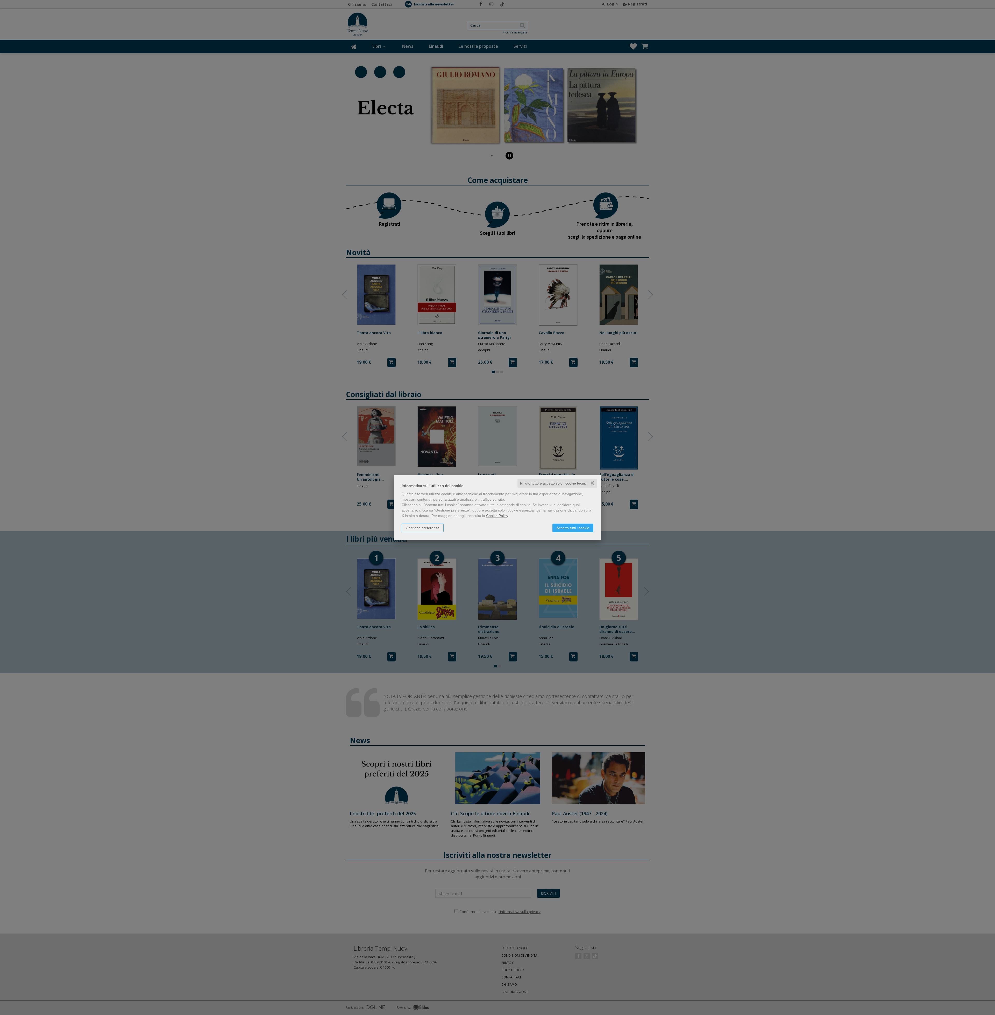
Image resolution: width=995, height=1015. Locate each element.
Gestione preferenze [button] (422, 528)
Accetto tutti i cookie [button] (573, 528)
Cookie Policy (497, 516)
